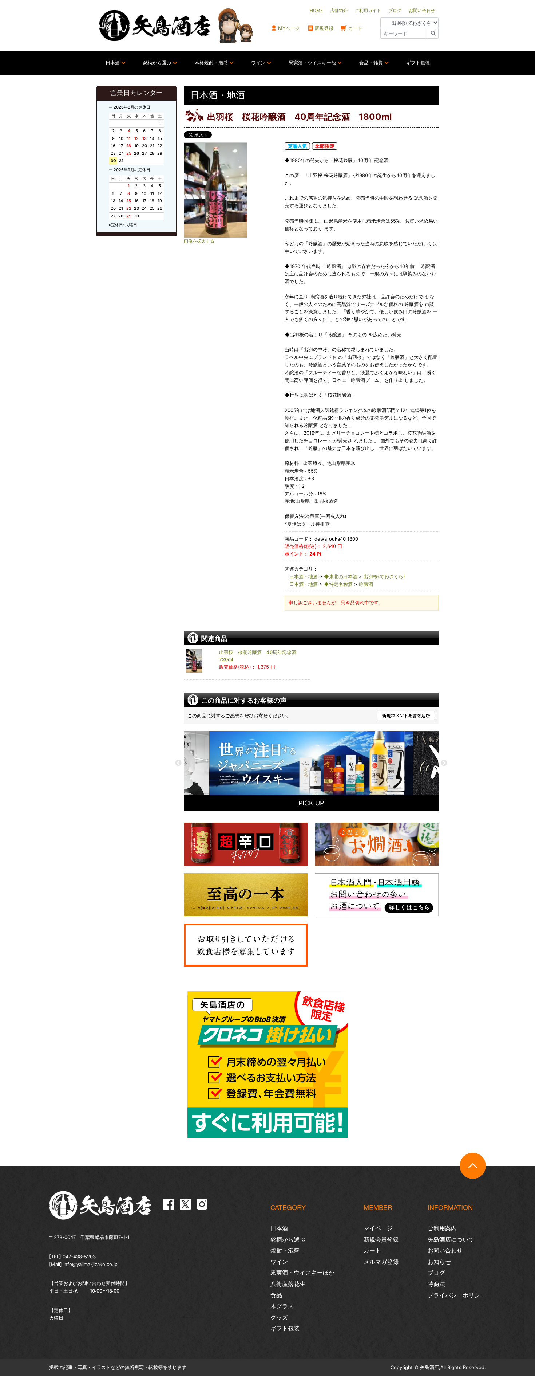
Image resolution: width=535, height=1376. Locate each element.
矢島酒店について (451, 1239)
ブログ (436, 1272)
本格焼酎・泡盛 (211, 63)
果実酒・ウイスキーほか (302, 1272)
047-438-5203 (79, 1256)
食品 (276, 1295)
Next (444, 763)
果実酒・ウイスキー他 (312, 63)
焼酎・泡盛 (285, 1250)
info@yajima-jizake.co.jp (90, 1264)
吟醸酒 (366, 584)
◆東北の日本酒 (340, 576)
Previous (178, 763)
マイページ (378, 1228)
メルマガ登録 (381, 1261)
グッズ (279, 1317)
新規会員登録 (381, 1239)
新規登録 (323, 28)
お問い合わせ (445, 1250)
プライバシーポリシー (457, 1295)
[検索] (433, 33)
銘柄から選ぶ (157, 63)
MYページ (289, 28)
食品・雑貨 (371, 63)
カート (355, 28)
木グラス (282, 1306)
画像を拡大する (199, 241)
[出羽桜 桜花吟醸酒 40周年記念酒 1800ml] (231, 190)
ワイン (258, 63)
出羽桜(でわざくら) (384, 576)
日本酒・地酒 (303, 576)
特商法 (436, 1283)
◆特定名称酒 (338, 584)
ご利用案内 (442, 1228)
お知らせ (439, 1261)
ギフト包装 (418, 63)
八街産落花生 (287, 1283)
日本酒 (113, 63)
